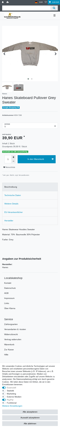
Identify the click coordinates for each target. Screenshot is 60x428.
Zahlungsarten (11, 324)
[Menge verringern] (13, 161)
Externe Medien (14, 397)
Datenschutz (10, 288)
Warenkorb (9, 344)
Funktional (11, 403)
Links (6, 303)
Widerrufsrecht (11, 334)
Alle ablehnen (30, 423)
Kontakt (7, 283)
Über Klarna (9, 308)
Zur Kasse (9, 349)
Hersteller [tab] (8, 220)
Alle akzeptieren (30, 412)
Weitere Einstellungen (12, 406)
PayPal (10, 400)
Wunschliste (10, 167)
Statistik (10, 390)
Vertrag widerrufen (12, 339)
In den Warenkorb (36, 159)
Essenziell (11, 387)
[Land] (36, 2)
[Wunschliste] (46, 2)
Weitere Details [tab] (11, 203)
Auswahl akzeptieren (30, 417)
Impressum (9, 298)
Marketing (11, 394)
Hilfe (6, 354)
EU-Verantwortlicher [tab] (13, 212)
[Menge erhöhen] (13, 157)
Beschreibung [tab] (10, 187)
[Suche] (54, 8)
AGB (6, 293)
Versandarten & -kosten (15, 329)
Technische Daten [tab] (12, 195)
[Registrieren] (8, 2)
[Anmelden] (3, 2)
